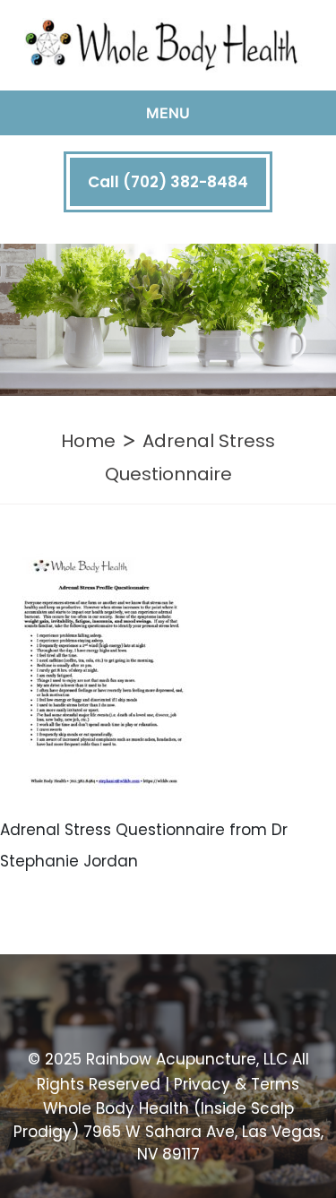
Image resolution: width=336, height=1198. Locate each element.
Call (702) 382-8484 (168, 182)
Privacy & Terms (236, 1084)
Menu (168, 113)
